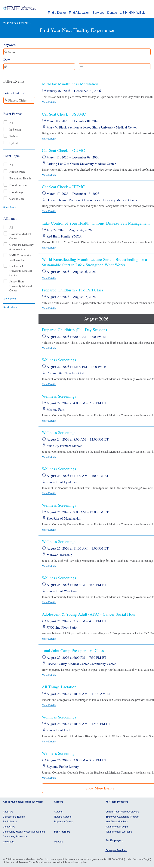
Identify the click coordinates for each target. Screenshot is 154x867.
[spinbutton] (39, 66)
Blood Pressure (18, 185)
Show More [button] (9, 207)
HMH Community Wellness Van (20, 257)
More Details (49, 102)
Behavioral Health (20, 178)
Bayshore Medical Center (20, 236)
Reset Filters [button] (10, 307)
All (11, 123)
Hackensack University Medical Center (20, 270)
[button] (32, 100)
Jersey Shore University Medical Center (20, 285)
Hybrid (13, 143)
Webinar (14, 136)
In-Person (15, 129)
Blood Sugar (16, 192)
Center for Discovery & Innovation (21, 247)
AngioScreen (17, 171)
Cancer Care (16, 198)
